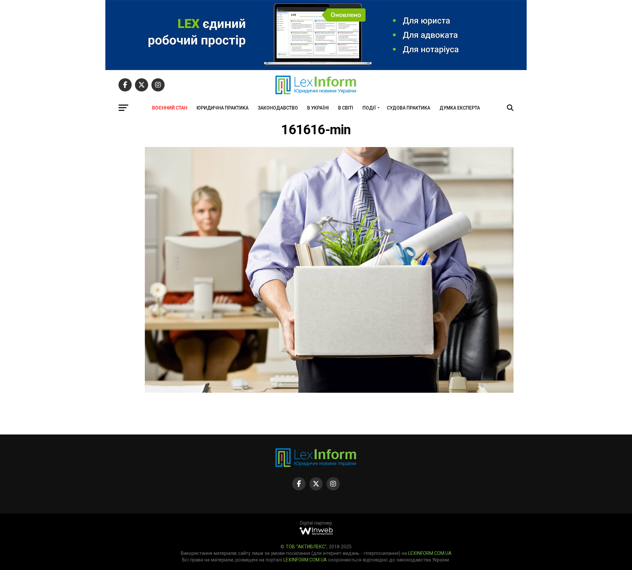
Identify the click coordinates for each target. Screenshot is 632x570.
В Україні (318, 108)
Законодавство (278, 108)
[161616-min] (329, 391)
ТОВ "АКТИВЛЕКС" (306, 547)
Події (369, 108)
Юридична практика (223, 108)
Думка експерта (459, 108)
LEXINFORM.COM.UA (430, 553)
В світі (345, 108)
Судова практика (408, 108)
